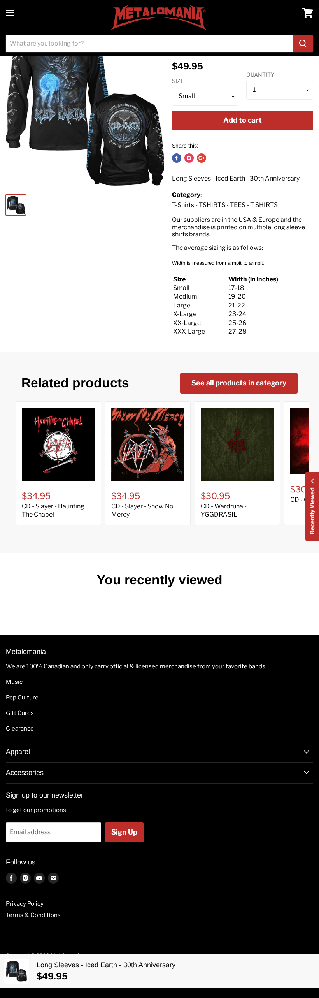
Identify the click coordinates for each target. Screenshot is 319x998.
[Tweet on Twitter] (189, 158)
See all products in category (238, 383)
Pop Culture (22, 697)
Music (14, 681)
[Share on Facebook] (176, 158)
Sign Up (124, 832)
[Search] (303, 43)
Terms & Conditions (33, 915)
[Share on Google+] (201, 158)
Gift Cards (20, 713)
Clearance (20, 728)
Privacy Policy (25, 903)
